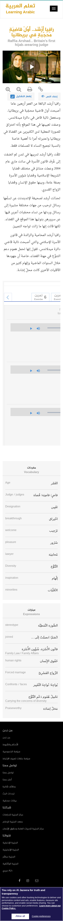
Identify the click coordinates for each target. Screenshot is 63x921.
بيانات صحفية (10, 801)
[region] (31, 904)
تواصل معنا (8, 773)
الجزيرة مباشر (9, 857)
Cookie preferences (41, 916)
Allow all (20, 916)
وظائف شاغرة (9, 787)
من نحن (6, 738)
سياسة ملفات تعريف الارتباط (16, 759)
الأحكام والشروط (10, 745)
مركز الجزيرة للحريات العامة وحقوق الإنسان (23, 829)
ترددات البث (9, 794)
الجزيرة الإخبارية (10, 843)
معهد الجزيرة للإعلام (13, 822)
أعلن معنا (7, 780)
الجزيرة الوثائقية (10, 864)
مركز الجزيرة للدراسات (13, 815)
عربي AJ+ (8, 871)
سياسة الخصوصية (11, 752)
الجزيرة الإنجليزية (11, 850)
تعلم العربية (20, 8)
